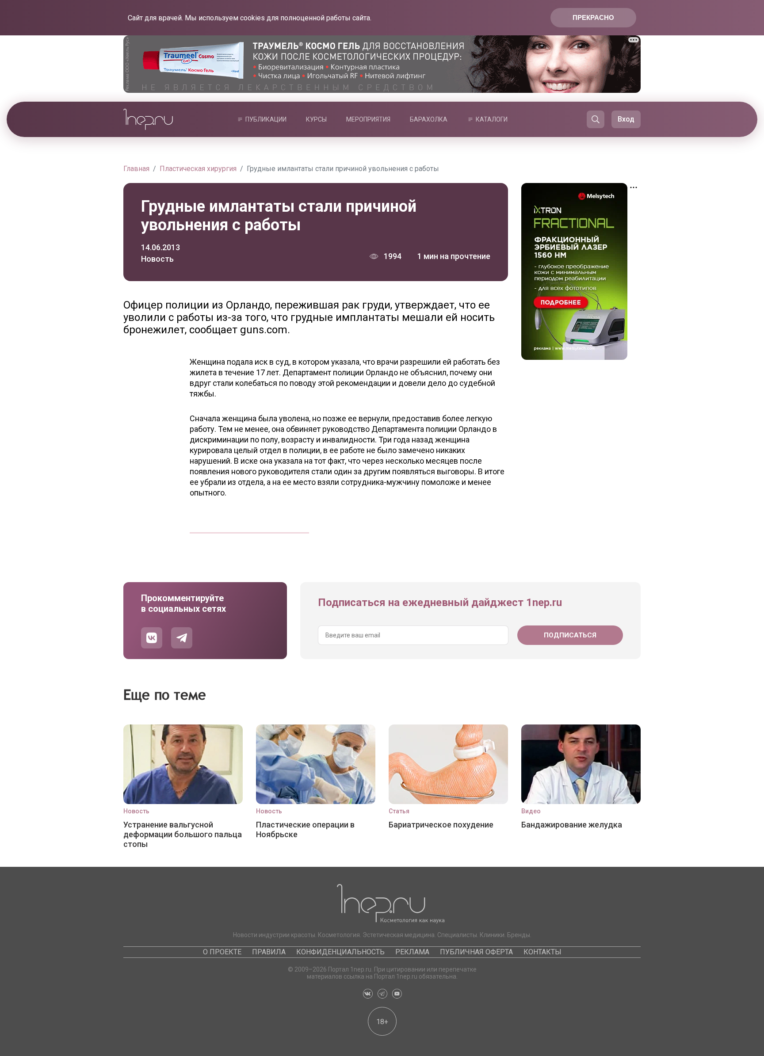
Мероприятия (368, 119)
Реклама (412, 952)
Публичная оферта (476, 952)
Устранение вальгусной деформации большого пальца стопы (182, 834)
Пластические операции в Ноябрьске (305, 829)
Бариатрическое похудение (441, 824)
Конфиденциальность (340, 952)
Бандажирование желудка (571, 824)
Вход (626, 119)
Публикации (265, 119)
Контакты (542, 952)
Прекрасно (593, 17)
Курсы (316, 119)
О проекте (222, 952)
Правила (269, 952)
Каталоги (492, 119)
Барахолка (428, 119)
